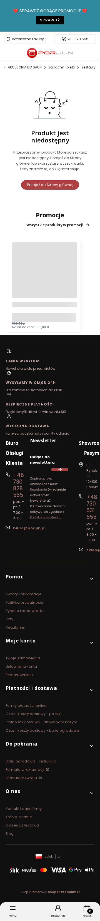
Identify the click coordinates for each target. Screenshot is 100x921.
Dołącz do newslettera (42, 459)
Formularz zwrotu (22, 777)
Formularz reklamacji (25, 769)
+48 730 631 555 (91, 507)
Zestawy (88, 67)
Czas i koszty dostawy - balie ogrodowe (42, 730)
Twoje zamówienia (23, 658)
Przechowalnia (19, 674)
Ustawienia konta (21, 666)
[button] (50, 579)
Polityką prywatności (45, 517)
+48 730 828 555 (18, 485)
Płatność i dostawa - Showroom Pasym (42, 722)
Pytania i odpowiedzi (25, 610)
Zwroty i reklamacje (24, 594)
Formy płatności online (26, 705)
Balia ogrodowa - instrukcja (31, 761)
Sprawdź (50, 20)
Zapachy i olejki (61, 67)
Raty (9, 619)
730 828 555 (78, 39)
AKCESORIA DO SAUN (25, 67)
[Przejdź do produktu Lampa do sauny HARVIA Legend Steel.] (44, 274)
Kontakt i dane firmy (24, 808)
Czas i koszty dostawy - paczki (33, 713)
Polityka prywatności (24, 602)
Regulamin (38, 489)
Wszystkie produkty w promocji (54, 225)
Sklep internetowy (48, 892)
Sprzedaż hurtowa (22, 825)
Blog (10, 833)
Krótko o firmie (19, 817)
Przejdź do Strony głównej (50, 184)
